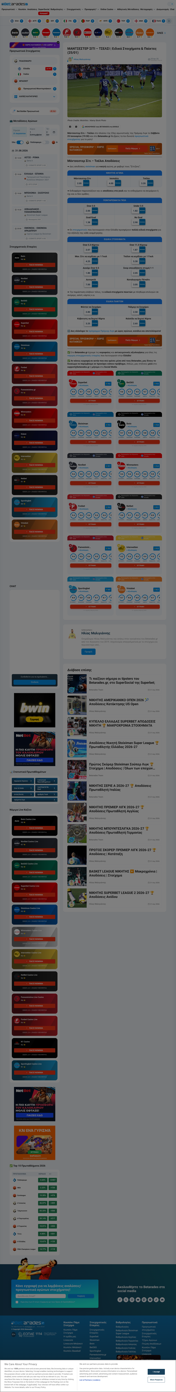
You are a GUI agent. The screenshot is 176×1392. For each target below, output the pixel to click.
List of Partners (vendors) (89, 1380)
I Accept (156, 1372)
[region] (88, 1376)
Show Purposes (156, 1380)
